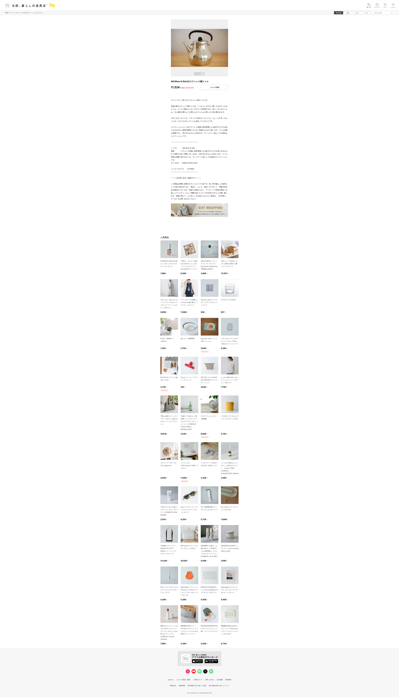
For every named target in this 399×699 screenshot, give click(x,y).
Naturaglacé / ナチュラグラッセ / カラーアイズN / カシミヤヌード (229, 589)
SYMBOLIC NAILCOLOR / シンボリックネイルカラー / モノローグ (169, 263)
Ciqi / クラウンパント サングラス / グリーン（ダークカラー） (189, 509)
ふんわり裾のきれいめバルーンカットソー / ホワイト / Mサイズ (229, 380)
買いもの (369, 7)
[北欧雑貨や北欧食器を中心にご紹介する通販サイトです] (29, 5)
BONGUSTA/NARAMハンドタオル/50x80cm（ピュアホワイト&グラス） (209, 589)
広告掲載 (220, 680)
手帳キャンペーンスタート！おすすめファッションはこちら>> (24, 13)
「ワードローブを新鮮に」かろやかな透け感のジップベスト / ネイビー (189, 302)
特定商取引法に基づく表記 (197, 686)
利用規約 (228, 680)
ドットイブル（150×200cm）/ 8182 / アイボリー (189, 465)
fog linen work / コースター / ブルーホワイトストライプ (209, 302)
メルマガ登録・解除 (183, 680)
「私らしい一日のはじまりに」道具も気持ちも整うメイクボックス (229, 263)
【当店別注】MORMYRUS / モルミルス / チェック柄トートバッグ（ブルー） (209, 628)
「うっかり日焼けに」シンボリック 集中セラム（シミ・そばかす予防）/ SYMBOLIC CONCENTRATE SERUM (229, 468)
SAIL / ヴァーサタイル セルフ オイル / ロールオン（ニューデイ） (169, 589)
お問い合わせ (209, 680)
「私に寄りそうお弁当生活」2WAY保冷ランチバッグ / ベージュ (209, 380)
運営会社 (173, 686)
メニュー (393, 7)
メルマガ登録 (214, 87)
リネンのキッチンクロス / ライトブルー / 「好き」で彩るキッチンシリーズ (229, 341)
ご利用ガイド (197, 680)
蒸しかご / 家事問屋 (187, 338)
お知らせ (171, 680)
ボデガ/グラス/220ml (228, 300)
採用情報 (182, 686)
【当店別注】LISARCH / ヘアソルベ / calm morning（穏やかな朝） (229, 548)
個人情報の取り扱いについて (219, 686)
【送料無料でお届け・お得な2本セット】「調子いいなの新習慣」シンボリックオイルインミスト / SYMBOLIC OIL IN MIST (209, 551)
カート (385, 7)
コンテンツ (377, 7)
